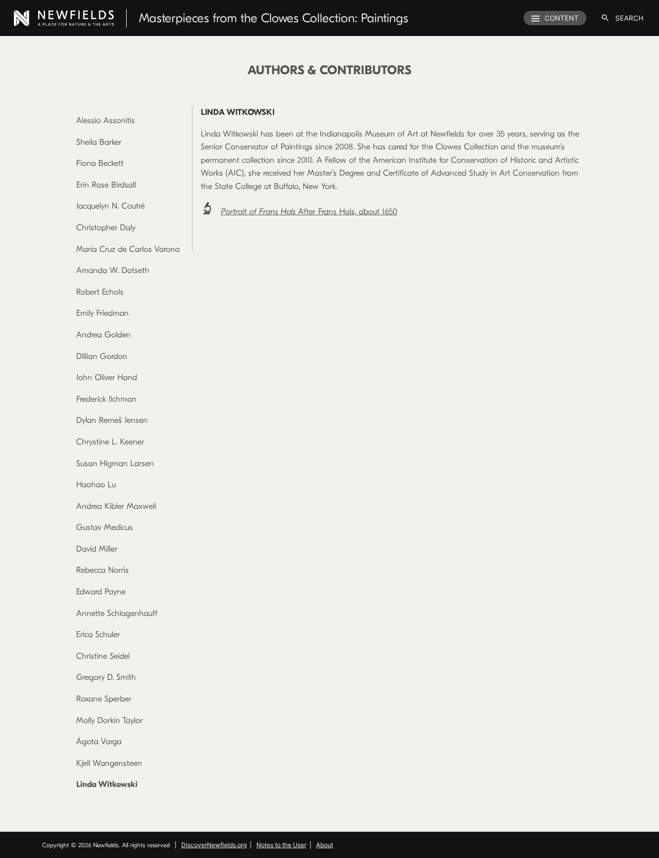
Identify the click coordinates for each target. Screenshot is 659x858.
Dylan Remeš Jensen (112, 420)
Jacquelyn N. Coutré (110, 206)
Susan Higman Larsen (115, 463)
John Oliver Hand (106, 377)
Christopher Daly (105, 227)
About (324, 845)
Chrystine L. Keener (110, 442)
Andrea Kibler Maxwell (116, 506)
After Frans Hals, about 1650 (309, 211)
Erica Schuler (98, 634)
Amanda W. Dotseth (112, 270)
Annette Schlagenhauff (117, 613)
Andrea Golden (103, 334)
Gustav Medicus (104, 527)
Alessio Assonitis (105, 120)
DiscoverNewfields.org (214, 845)
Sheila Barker (99, 142)
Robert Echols (100, 292)
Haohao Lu (96, 484)
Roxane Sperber (103, 698)
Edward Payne (101, 591)
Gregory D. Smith (106, 677)
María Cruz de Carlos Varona (128, 249)
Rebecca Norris (102, 570)
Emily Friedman (102, 313)
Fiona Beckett (100, 163)
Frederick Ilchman (106, 399)
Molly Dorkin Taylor (109, 720)
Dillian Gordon (101, 356)
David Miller (96, 549)
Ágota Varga (99, 741)
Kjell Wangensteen (109, 763)
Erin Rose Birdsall (106, 185)
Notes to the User (281, 845)
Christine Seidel (103, 656)
